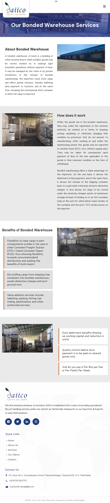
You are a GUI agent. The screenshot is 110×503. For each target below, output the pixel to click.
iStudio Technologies (76, 500)
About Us (13, 445)
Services (12, 449)
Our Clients (14, 454)
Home (11, 440)
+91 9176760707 (18, 480)
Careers (12, 459)
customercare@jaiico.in (22, 486)
